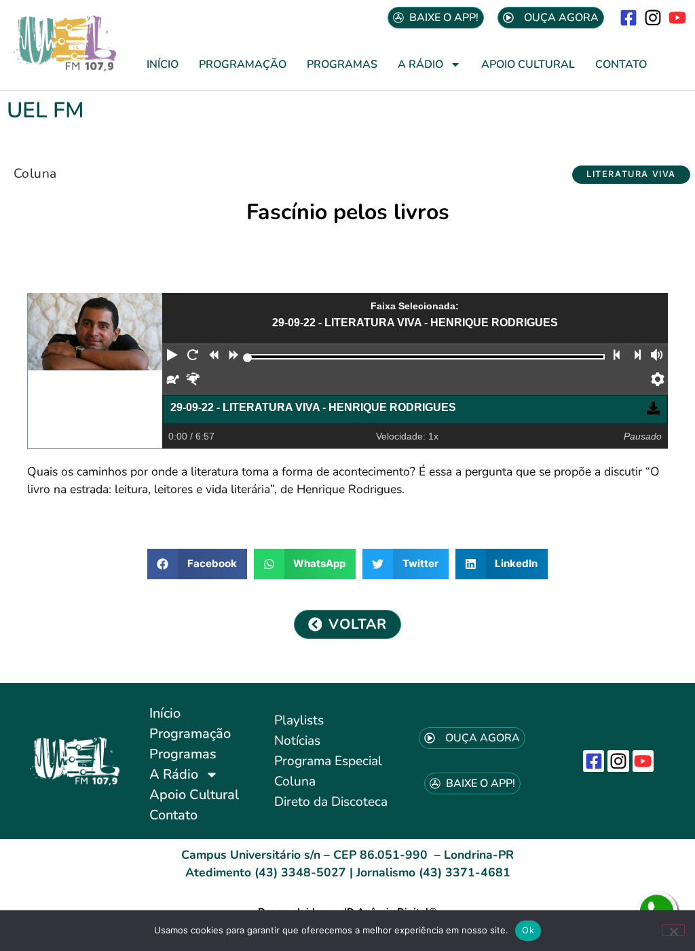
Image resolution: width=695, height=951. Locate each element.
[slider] (247, 357)
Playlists (299, 720)
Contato (621, 64)
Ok (528, 930)
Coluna (35, 173)
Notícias (297, 741)
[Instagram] (653, 17)
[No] (673, 930)
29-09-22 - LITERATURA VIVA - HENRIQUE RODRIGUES (313, 407)
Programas (342, 64)
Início (163, 64)
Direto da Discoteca (331, 802)
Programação (242, 64)
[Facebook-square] (628, 17)
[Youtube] (677, 17)
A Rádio (420, 64)
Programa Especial (328, 761)
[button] (631, 175)
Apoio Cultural (528, 64)
